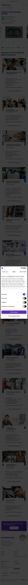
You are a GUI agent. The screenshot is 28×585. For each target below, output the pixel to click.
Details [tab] (14, 271)
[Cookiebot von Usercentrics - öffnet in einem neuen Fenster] (21, 268)
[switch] (25, 298)
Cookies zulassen (14, 312)
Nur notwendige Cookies (14, 316)
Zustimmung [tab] (5, 271)
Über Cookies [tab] (23, 271)
